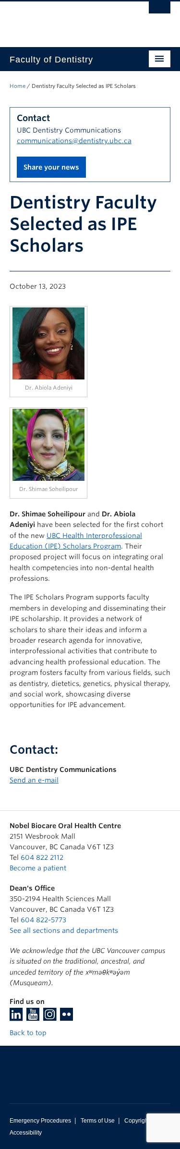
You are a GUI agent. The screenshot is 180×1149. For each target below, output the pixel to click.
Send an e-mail (34, 780)
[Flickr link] (66, 1017)
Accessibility (26, 1132)
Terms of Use (98, 1120)
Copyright (137, 1120)
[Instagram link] (49, 1017)
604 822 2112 (42, 857)
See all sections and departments (64, 930)
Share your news (51, 167)
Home (17, 86)
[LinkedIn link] (16, 1017)
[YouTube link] (32, 1017)
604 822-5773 (43, 920)
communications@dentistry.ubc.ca (74, 141)
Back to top (29, 1033)
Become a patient (38, 868)
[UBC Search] (159, 12)
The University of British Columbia (66, 19)
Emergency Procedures (40, 1120)
